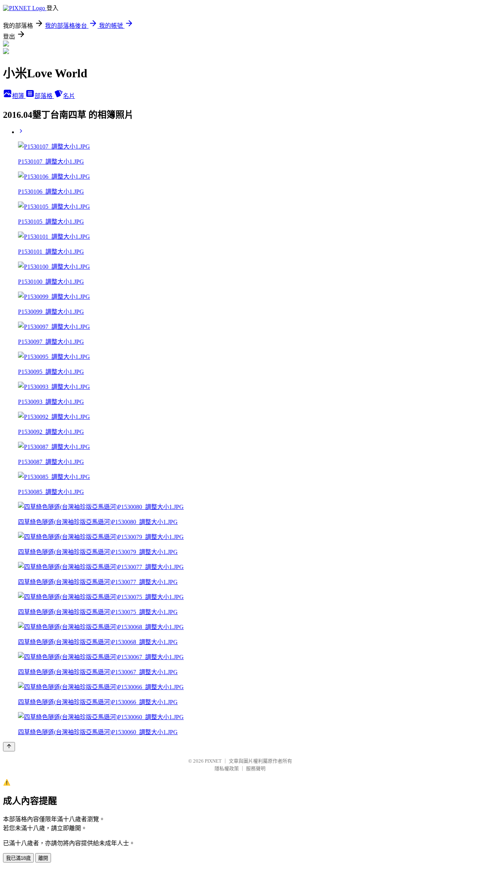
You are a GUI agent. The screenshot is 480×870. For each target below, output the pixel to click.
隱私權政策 (226, 768)
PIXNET (213, 761)
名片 (69, 96)
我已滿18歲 (18, 858)
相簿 (19, 96)
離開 (43, 858)
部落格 (44, 96)
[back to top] (9, 746)
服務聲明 (256, 768)
